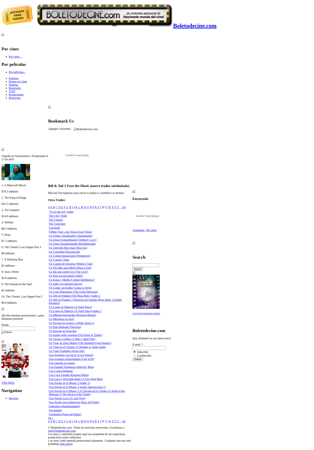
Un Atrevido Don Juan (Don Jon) (68, 247)
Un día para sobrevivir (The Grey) (68, 271)
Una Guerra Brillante (61, 371)
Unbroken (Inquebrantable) (64, 406)
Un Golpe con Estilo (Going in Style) (70, 287)
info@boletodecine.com (62, 430)
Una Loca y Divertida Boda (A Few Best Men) (76, 379)
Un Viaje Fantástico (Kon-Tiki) (66, 351)
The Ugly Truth (58, 215)
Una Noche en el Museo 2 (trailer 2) (69, 383)
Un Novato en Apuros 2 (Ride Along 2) (71, 323)
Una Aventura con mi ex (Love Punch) (71, 355)
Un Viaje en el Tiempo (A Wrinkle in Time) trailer (77, 347)
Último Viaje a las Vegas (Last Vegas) (70, 231)
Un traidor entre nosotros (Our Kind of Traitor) (75, 335)
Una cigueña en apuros (62, 363)
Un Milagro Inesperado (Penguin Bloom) (72, 315)
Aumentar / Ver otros (144, 230)
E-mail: (137, 344)
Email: (5, 324)
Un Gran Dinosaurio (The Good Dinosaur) (73, 291)
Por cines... (15, 56)
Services (13, 398)
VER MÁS (8, 382)
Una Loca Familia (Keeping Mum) (69, 375)
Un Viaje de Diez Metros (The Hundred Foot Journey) (80, 343)
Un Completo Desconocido (64, 251)
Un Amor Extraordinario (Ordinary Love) (72, 239)
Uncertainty (55, 410)
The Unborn (56, 219)
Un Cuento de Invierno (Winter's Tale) (71, 263)
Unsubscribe (143, 355)
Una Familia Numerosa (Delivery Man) (71, 367)
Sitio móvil (66, 443)
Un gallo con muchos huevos (65, 283)
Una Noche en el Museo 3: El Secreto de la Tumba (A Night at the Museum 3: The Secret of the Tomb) (87, 392)
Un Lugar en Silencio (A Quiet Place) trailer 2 (75, 311)
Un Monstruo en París (61, 319)
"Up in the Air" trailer (61, 211)
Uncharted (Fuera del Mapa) (65, 414)
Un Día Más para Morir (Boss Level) (70, 267)
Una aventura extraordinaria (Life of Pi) (71, 359)
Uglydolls (54, 227)
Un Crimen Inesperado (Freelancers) (69, 255)
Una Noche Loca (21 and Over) (67, 398)
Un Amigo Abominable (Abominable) (70, 235)
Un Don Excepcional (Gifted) (66, 275)
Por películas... (17, 72)
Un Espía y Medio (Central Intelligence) (72, 279)
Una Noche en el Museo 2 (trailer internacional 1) (77, 387)
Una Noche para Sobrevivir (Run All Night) (74, 402)
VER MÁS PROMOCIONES (146, 313)
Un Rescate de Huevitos (63, 331)
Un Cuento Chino (59, 259)
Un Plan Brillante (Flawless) (65, 327)
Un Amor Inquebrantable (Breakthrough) (72, 243)
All (123, 207)
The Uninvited (57, 223)
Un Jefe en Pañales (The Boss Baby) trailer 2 (74, 295)
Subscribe (142, 351)
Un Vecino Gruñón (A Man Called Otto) (72, 339)
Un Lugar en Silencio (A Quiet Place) (70, 307)
